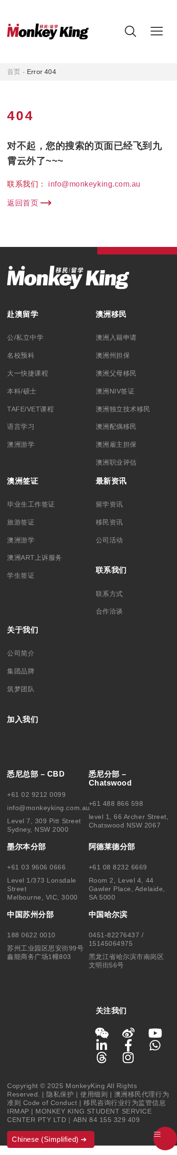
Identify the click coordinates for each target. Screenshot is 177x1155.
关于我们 (22, 630)
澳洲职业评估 (116, 462)
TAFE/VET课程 (30, 409)
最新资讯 (111, 481)
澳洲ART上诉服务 (34, 557)
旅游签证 (20, 522)
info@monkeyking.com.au (94, 184)
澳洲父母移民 (116, 373)
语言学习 (20, 426)
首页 (13, 71)
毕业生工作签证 (31, 504)
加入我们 (22, 719)
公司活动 (109, 540)
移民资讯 (109, 522)
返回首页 (22, 203)
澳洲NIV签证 (115, 391)
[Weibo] (128, 1033)
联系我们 (111, 570)
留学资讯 (109, 504)
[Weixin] (102, 1033)
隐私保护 (60, 1094)
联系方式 (109, 594)
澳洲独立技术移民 (123, 409)
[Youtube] (155, 1033)
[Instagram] (128, 1057)
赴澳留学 (22, 314)
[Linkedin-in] (102, 1045)
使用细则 (94, 1094)
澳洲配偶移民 (116, 426)
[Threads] (102, 1057)
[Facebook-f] (128, 1045)
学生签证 (20, 575)
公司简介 (20, 653)
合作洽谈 (109, 611)
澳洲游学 (20, 444)
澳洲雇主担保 (116, 444)
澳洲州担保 (113, 355)
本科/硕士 (22, 391)
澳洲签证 (22, 481)
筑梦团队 (20, 689)
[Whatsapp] (155, 1045)
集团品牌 (20, 671)
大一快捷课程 (27, 373)
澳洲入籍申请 (116, 337)
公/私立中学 (25, 337)
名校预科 (20, 355)
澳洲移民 (111, 314)
